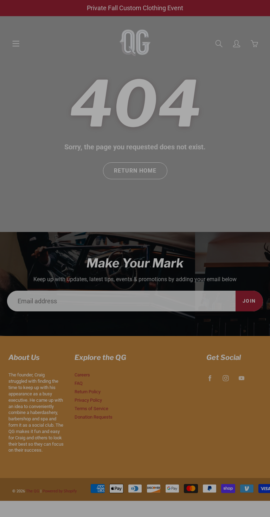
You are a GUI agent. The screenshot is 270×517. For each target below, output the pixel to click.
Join (220, 124)
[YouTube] (200, 147)
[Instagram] (185, 147)
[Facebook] (170, 147)
